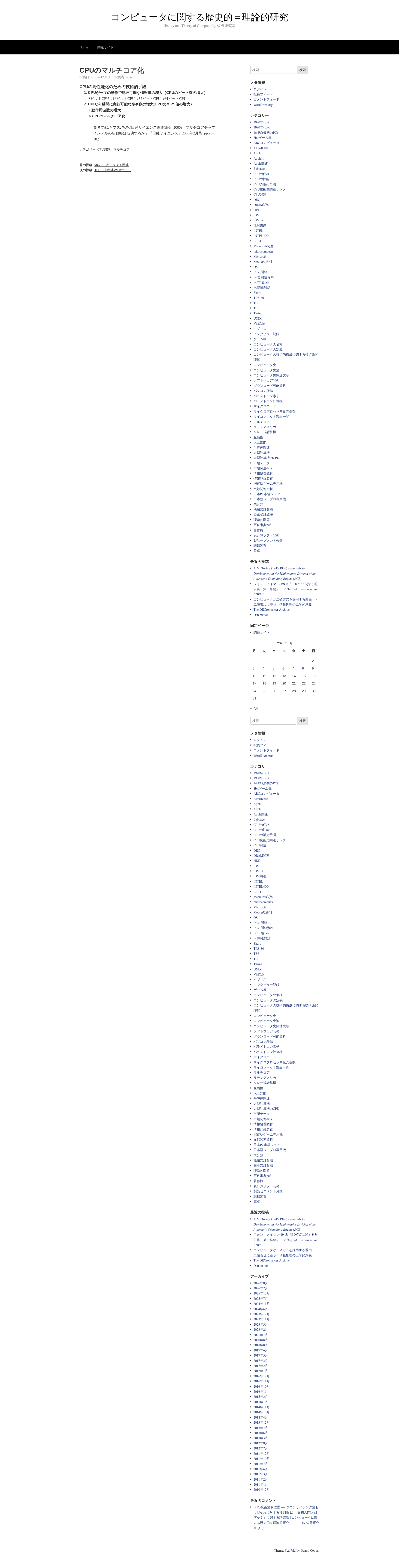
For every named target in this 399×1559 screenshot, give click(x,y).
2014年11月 (262, 1407)
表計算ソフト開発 (266, 535)
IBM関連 (260, 225)
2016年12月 (262, 1376)
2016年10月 (262, 1386)
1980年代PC (262, 127)
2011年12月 (262, 1453)
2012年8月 (261, 1443)
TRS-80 (259, 297)
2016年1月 (261, 1391)
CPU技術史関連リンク (270, 189)
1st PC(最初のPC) (266, 132)
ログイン (260, 89)
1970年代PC (262, 122)
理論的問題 (262, 520)
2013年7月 (261, 1427)
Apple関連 (261, 163)
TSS (256, 303)
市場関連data (263, 468)
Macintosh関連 (263, 246)
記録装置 (260, 545)
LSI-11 (258, 241)
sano (129, 77)
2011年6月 (261, 1469)
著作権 (258, 530)
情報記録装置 (263, 478)
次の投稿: (105, 170)
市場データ (262, 463)
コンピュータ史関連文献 (271, 375)
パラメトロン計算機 (268, 401)
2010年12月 (262, 1489)
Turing (258, 313)
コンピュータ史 (265, 365)
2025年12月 (262, 1293)
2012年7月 (261, 1448)
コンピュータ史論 (266, 370)
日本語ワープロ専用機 (270, 499)
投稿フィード (263, 94)
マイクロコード (265, 406)
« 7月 (254, 708)
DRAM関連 (261, 204)
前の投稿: (104, 165)
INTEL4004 (262, 235)
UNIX (258, 318)
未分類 (258, 504)
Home (83, 47)
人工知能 (260, 442)
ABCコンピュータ (266, 142)
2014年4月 (261, 1417)
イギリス (260, 328)
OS (256, 267)
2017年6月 (261, 1350)
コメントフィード (266, 99)
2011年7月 (261, 1463)
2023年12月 (262, 1314)
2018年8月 (261, 1345)
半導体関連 (262, 447)
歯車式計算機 (263, 514)
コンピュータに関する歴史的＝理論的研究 (199, 17)
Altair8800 (261, 148)
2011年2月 (261, 1479)
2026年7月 (261, 1288)
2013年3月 (261, 1438)
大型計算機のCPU (266, 457)
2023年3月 (261, 1324)
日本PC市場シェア (267, 494)
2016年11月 (262, 1381)
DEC (257, 199)
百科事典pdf (262, 525)
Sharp (257, 292)
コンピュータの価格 (268, 344)
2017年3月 (261, 1360)
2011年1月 (261, 1484)
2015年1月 (261, 1402)
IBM (257, 215)
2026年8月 (261, 1283)
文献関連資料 (263, 489)
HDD (257, 210)
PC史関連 (260, 272)
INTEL (258, 230)
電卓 (257, 550)
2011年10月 (262, 1458)
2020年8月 (261, 1340)
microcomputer (263, 251)
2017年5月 (261, 1355)
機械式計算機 (263, 509)
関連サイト (105, 47)
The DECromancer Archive (272, 609)
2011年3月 (261, 1474)
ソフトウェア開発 (266, 380)
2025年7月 (261, 1298)
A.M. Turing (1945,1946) (285, 573)
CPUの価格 (261, 174)
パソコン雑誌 (263, 390)
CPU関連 (103, 149)
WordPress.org (263, 104)
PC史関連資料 (264, 277)
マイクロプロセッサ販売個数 (275, 411)
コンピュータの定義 (268, 349)
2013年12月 (262, 1422)
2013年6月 (261, 1433)
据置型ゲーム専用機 (268, 483)
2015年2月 (261, 1396)
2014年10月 (262, 1412)
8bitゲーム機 (263, 137)
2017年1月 (261, 1371)
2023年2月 (261, 1329)
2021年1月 (261, 1335)
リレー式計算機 (265, 432)
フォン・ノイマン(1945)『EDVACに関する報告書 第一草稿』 (286, 589)
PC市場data (261, 282)
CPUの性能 (261, 179)
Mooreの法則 (263, 261)
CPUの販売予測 (265, 184)
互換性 (258, 437)
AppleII (259, 158)
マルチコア (121, 149)
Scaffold (290, 1550)
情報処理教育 (263, 473)
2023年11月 (262, 1319)
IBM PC (259, 220)
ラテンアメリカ (265, 427)
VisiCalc (259, 323)
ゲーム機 (260, 339)
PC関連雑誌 (262, 287)
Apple (257, 153)
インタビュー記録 (266, 334)
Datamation (261, 615)
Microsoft (260, 256)
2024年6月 (261, 1309)
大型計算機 (262, 452)
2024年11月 (262, 1303)
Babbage (259, 168)
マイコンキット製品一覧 (271, 416)
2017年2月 (261, 1365)
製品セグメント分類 (268, 540)
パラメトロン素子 (266, 396)
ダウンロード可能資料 (270, 385)
